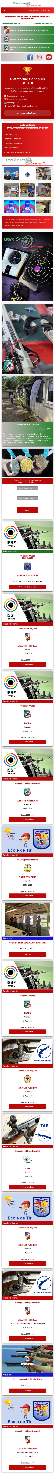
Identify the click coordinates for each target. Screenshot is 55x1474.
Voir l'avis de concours (27, 587)
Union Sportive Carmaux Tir (38, 10)
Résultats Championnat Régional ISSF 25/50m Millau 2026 (29, 30)
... (28, 443)
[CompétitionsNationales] (13, 143)
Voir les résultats (27, 664)
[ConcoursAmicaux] (11, 148)
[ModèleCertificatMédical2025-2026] (17, 152)
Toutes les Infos (43, 23)
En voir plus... (27, 954)
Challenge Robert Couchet (27, 424)
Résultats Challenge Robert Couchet (22, 39)
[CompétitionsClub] (10, 134)
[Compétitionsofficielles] (12, 139)
